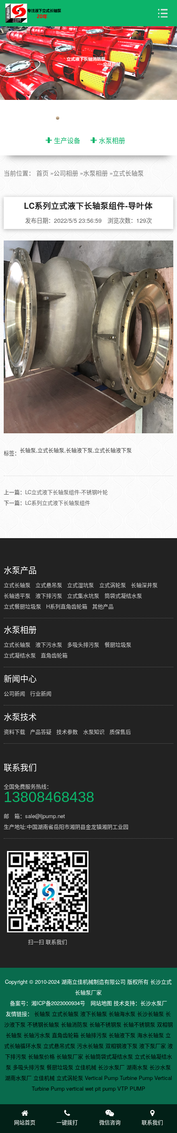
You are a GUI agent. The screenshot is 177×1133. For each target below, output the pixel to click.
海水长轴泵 (151, 1035)
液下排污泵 (48, 595)
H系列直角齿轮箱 (66, 606)
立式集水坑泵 (83, 595)
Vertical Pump (102, 1078)
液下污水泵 (48, 644)
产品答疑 (40, 731)
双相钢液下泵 (122, 1046)
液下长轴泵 (94, 1013)
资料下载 (14, 731)
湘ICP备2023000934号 (58, 1003)
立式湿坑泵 (80, 585)
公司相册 (66, 173)
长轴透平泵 (17, 595)
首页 (42, 173)
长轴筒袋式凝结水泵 (110, 1056)
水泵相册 (112, 140)
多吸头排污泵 (83, 644)
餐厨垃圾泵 (118, 644)
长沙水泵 (160, 1067)
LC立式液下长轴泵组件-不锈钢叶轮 (66, 492)
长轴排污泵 (94, 1035)
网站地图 (101, 1003)
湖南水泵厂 (19, 1078)
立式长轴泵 (128, 173)
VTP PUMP (131, 1088)
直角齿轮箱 (54, 655)
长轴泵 (43, 1013)
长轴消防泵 (75, 1024)
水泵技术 (20, 717)
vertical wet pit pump (91, 1088)
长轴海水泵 (123, 1013)
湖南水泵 (137, 1067)
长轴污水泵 (37, 1035)
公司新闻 (14, 693)
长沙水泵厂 (153, 1003)
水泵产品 (20, 570)
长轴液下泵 (123, 1035)
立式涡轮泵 (112, 585)
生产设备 (67, 140)
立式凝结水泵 (20, 655)
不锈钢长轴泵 (44, 1024)
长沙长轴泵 (151, 1013)
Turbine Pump (137, 1078)
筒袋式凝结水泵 (123, 595)
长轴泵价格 (42, 1056)
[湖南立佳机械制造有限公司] (37, 13)
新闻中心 (20, 678)
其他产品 (103, 606)
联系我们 (20, 767)
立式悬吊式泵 (60, 1046)
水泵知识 (94, 731)
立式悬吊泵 (48, 585)
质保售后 (120, 731)
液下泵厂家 (153, 1046)
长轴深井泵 (144, 585)
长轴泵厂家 (70, 1056)
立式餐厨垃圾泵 (22, 606)
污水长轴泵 (91, 1046)
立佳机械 (86, 1067)
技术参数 (67, 731)
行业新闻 (40, 693)
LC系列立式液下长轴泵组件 (57, 502)
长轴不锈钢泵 (106, 1024)
